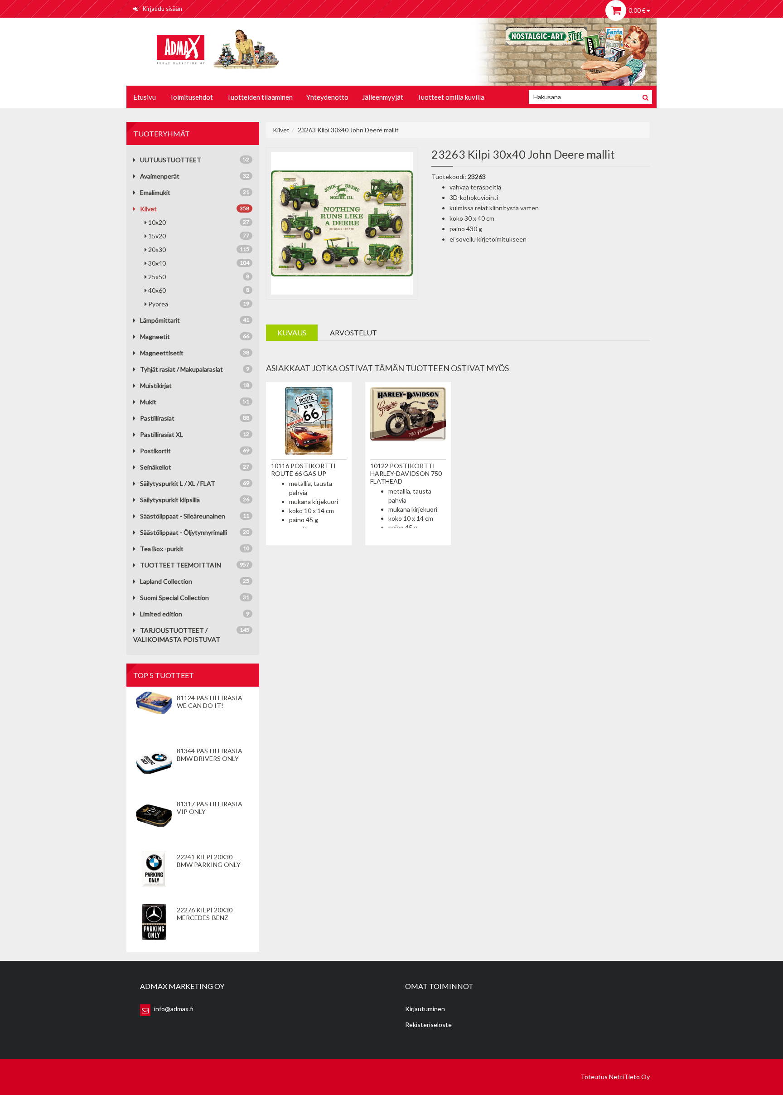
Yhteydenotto (327, 97)
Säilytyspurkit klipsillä (170, 500)
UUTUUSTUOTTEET (170, 160)
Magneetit (155, 336)
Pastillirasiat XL (161, 434)
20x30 (198, 249)
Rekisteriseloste (428, 1024)
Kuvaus (291, 332)
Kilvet (148, 209)
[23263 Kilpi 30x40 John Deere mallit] (342, 222)
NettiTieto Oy (629, 1076)
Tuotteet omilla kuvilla (450, 97)
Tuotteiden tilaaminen (260, 97)
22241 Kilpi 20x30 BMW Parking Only (209, 860)
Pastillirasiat (157, 418)
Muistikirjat (156, 385)
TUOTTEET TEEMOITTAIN (180, 565)
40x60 (198, 290)
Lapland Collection (166, 581)
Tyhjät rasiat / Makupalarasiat (181, 369)
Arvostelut (353, 332)
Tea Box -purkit (162, 548)
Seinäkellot (155, 467)
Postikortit (155, 451)
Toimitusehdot (191, 97)
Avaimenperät (159, 176)
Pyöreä (198, 304)
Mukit (148, 402)
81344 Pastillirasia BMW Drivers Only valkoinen (209, 758)
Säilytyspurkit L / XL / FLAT (177, 483)
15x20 (198, 236)
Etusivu (144, 97)
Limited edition (161, 614)
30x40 (198, 263)
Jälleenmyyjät (382, 97)
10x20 (198, 222)
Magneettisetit (162, 353)
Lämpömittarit (160, 320)
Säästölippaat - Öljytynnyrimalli (183, 532)
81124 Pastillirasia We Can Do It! (209, 701)
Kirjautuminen (425, 1009)
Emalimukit (155, 192)
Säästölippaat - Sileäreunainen (182, 516)
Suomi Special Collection (174, 597)
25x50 (198, 277)
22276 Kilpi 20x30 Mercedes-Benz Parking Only (204, 917)
